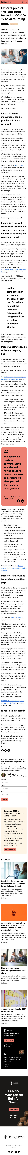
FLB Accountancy (17, 617)
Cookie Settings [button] (14, 1147)
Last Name (3, 785)
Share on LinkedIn (22, 501)
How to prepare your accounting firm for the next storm (13, 970)
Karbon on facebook (12, 1152)
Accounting (13, 24)
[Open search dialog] (22, 2)
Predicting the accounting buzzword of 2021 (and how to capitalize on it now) (13, 883)
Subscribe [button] (4, 799)
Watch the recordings (10, 849)
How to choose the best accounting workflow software (14, 568)
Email (2, 791)
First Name (3, 779)
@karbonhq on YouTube (19, 1152)
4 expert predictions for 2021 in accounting (13, 1010)
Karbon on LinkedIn (9, 1152)
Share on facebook (18, 501)
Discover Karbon (9, 1040)
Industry (4, 24)
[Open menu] (26, 2)
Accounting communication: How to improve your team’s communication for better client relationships (13, 926)
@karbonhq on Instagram (16, 1152)
